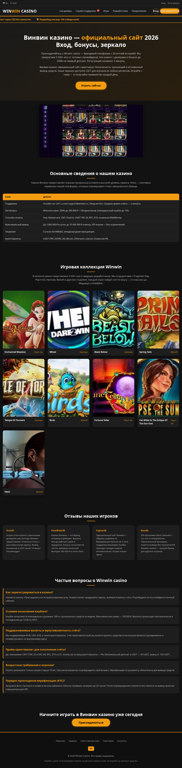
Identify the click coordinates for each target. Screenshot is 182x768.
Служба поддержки (87, 10)
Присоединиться (169, 10)
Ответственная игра (89, 741)
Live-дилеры (65, 10)
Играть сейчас (91, 85)
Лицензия (60, 741)
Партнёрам (108, 741)
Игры (106, 10)
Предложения (139, 10)
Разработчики (120, 10)
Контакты (121, 741)
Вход (156, 10)
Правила (73, 741)
